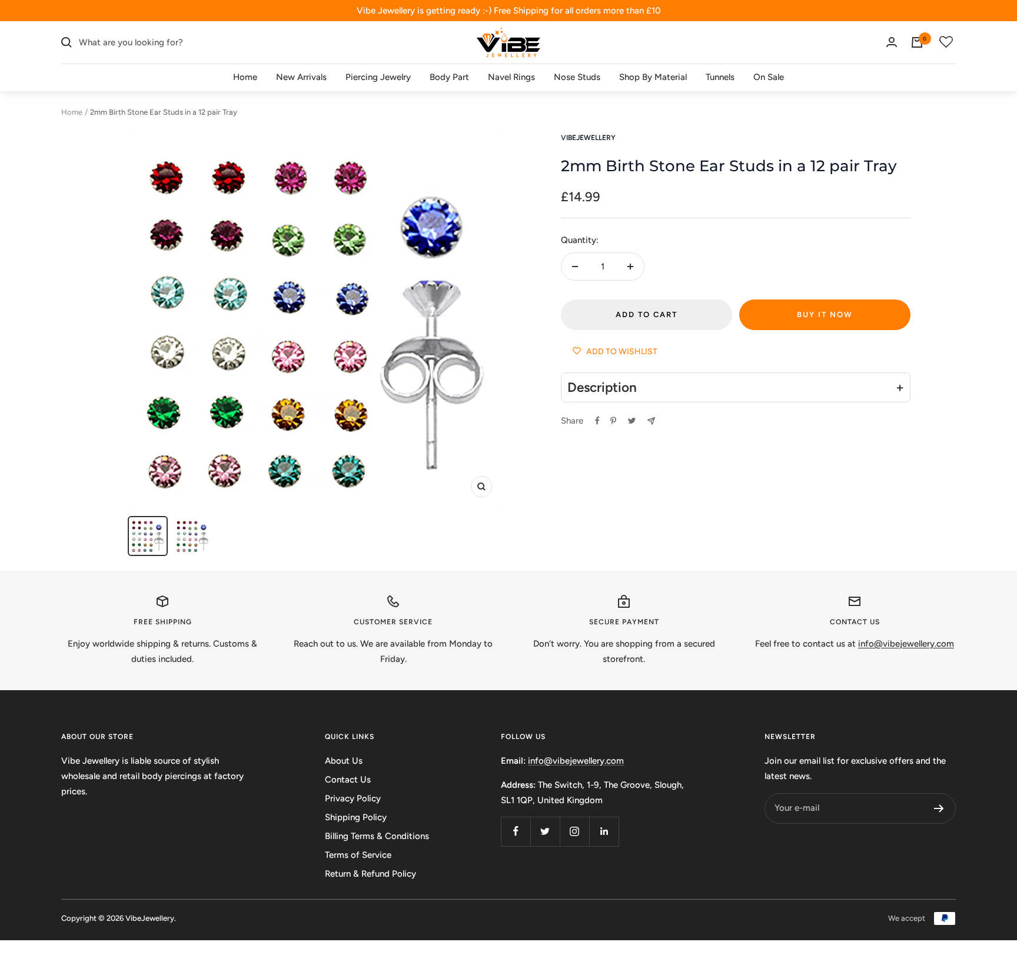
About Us (344, 760)
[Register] (939, 808)
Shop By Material (653, 77)
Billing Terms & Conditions (377, 836)
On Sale (768, 77)
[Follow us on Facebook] (515, 831)
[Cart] (917, 42)
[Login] (891, 42)
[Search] (66, 42)
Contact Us (348, 779)
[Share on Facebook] (597, 421)
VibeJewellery (588, 138)
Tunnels (720, 77)
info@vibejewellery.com (576, 760)
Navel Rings (511, 77)
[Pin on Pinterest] (613, 421)
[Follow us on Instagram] (574, 831)
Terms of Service (358, 855)
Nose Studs (577, 77)
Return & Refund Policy (370, 873)
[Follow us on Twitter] (545, 831)
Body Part (449, 77)
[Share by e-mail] (651, 421)
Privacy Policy (353, 798)
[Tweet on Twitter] (632, 421)
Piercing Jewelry (378, 77)
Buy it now (825, 314)
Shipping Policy (356, 817)
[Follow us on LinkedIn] (604, 831)
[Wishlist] (946, 42)
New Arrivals (301, 77)
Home (245, 77)
